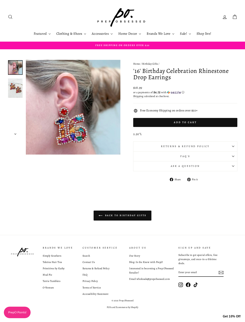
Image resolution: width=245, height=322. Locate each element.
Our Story (134, 256)
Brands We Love (159, 33)
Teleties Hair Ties (52, 262)
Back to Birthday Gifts (125, 215)
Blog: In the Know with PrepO (146, 262)
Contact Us (88, 262)
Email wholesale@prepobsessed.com (149, 279)
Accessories (101, 33)
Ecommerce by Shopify (127, 307)
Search (86, 256)
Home (136, 64)
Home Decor (128, 33)
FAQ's (185, 156)
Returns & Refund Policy (185, 146)
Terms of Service (91, 287)
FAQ (84, 275)
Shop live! (204, 33)
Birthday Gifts (150, 64)
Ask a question (185, 166)
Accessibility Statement (95, 294)
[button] (185, 92)
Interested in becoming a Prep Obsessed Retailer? (151, 270)
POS (109, 307)
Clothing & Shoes (69, 33)
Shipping (138, 96)
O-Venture (48, 287)
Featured (41, 33)
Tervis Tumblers (51, 281)
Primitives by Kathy (54, 268)
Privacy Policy (90, 281)
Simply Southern (52, 256)
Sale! (184, 33)
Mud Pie (47, 275)
